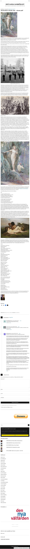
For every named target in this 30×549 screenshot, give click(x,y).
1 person (10, 322)
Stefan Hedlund (3, 499)
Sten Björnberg (8, 320)
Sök (29, 1)
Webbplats (2, 397)
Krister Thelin (3, 477)
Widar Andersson (3, 502)
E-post (2, 393)
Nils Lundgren (3, 493)
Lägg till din (11, 317)
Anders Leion (3, 457)
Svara (20, 320)
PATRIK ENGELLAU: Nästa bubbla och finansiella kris (14, 440)
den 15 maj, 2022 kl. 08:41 (15, 320)
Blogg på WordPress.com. (14, 546)
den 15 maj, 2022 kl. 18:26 (14, 333)
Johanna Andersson (3, 474)
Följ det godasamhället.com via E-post (9, 428)
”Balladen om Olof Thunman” (23, 188)
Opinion (11, 312)
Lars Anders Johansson (4, 479)
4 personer (10, 329)
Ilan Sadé (2, 469)
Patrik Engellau (3, 496)
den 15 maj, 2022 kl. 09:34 (13, 326)
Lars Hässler (2, 480)
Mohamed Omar (6, 312)
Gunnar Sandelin (3, 463)
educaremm (8, 333)
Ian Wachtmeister (3, 468)
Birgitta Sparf (3, 460)
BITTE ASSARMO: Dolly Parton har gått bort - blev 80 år (14, 450)
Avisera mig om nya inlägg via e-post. (6, 407)
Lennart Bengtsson (3, 483)
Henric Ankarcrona (4, 466)
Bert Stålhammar (3, 458)
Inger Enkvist (3, 471)
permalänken (17, 312)
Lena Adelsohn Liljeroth (4, 482)
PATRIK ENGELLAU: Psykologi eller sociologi (13, 447)
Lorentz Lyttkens (3, 485)
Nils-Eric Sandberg (3, 494)
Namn (2, 389)
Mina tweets (2, 533)
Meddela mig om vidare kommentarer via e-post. (9, 405)
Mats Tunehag (3, 488)
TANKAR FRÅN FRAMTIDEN (5, 539)
